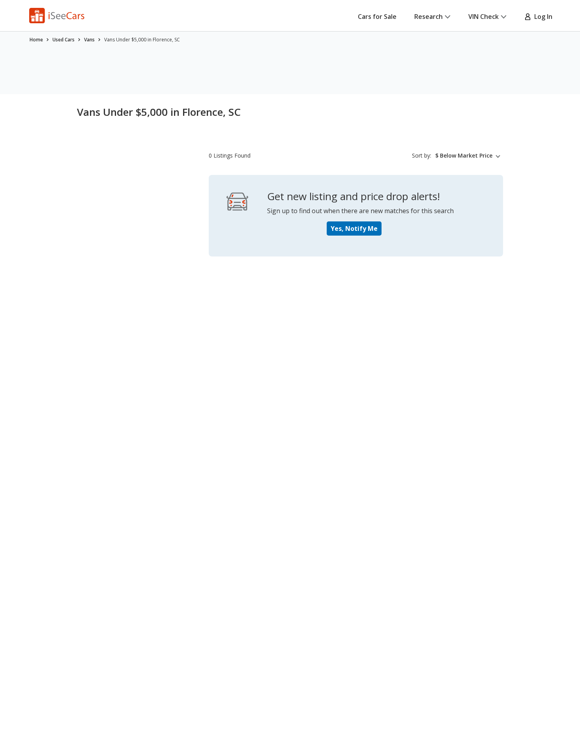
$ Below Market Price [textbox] (463, 155)
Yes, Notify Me (354, 228)
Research (428, 16)
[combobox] (469, 155)
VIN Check (483, 16)
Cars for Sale (377, 16)
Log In (541, 16)
